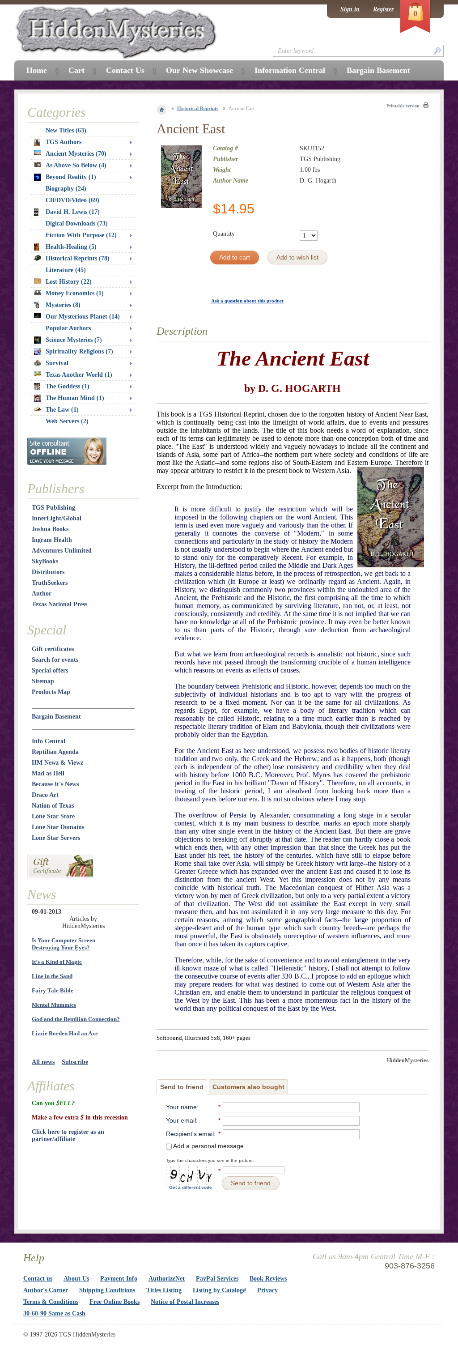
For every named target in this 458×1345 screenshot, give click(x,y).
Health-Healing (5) (71, 246)
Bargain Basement (56, 716)
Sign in (350, 9)
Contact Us (125, 70)
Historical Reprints (197, 108)
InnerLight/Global (56, 518)
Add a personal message (208, 1145)
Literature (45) (66, 270)
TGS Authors (63, 142)
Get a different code (190, 1187)
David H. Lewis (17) (73, 212)
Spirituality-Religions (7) (79, 351)
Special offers (50, 670)
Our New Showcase (199, 70)
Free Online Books (114, 1301)
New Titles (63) (66, 130)
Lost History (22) (69, 281)
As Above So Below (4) (76, 165)
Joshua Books (50, 529)
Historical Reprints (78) (78, 258)
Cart (76, 70)
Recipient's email (190, 1133)
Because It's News (55, 784)
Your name (181, 1107)
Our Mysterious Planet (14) (83, 316)
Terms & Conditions (50, 1301)
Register (383, 9)
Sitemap (43, 681)
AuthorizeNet (166, 1278)
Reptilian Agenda (55, 752)
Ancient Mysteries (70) (76, 153)
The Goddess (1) (67, 386)
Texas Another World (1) (79, 374)
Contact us (37, 1278)
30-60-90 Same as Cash (54, 1313)
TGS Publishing (53, 507)
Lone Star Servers (56, 837)
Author (41, 593)
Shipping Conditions (107, 1290)
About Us (76, 1278)
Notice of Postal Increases (185, 1301)
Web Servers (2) (67, 421)
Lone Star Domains (58, 827)
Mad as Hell (48, 773)
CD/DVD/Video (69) (72, 200)
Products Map (51, 692)
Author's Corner (45, 1290)
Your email (181, 1120)
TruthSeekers (50, 582)
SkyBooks (45, 561)
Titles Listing (164, 1290)
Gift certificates (53, 649)
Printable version (403, 105)
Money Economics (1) (75, 293)
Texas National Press (59, 604)
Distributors (48, 572)
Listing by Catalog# (219, 1290)
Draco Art (45, 795)
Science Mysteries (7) (74, 339)
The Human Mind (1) (75, 398)
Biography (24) (66, 188)
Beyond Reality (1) (71, 177)
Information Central (289, 70)
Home (36, 70)
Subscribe (75, 1062)
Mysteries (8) (63, 305)
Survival (57, 363)
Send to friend (182, 1086)
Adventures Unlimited (62, 550)
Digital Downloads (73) (77, 223)
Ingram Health (52, 539)
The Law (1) (62, 409)
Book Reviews (268, 1278)
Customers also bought (248, 1086)
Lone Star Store (53, 816)
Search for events (55, 659)
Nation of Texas (53, 805)
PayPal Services (217, 1278)
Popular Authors (68, 328)
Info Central (48, 741)
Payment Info (118, 1278)
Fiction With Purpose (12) (81, 235)
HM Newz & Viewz (57, 762)
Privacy (267, 1290)
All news (43, 1062)
